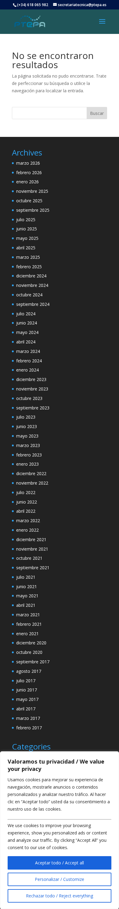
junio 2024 (26, 323)
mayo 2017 (27, 699)
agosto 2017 (28, 671)
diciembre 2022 (31, 473)
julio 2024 (25, 314)
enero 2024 (27, 370)
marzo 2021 (28, 615)
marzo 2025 (28, 257)
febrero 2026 (29, 172)
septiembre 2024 (32, 304)
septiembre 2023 (32, 408)
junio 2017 (26, 690)
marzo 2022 (28, 520)
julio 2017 (25, 681)
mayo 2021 (27, 596)
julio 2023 (25, 417)
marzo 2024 (28, 351)
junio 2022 (26, 502)
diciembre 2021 (31, 539)
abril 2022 (25, 511)
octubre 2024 (29, 295)
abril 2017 (25, 709)
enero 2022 (27, 530)
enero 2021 (27, 633)
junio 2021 (26, 586)
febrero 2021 (29, 624)
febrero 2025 (29, 266)
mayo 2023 (27, 436)
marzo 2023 (28, 445)
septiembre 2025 (32, 210)
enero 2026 (27, 182)
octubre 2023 (29, 398)
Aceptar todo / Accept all (59, 863)
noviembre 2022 (32, 483)
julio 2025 (25, 219)
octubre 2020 (29, 652)
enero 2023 (27, 464)
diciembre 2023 (31, 379)
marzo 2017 (28, 718)
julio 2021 (25, 577)
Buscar (97, 113)
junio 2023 (26, 426)
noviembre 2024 (32, 285)
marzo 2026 (28, 163)
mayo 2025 (27, 238)
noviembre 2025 (32, 191)
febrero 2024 (29, 361)
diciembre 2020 (31, 643)
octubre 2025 (29, 200)
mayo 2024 (27, 332)
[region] (59, 830)
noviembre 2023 (32, 389)
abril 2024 (25, 342)
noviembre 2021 (32, 549)
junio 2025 (26, 229)
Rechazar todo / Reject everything (59, 896)
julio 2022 (25, 492)
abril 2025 (25, 248)
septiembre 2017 (32, 662)
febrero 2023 (29, 455)
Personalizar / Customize (59, 879)
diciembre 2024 (31, 276)
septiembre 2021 (32, 567)
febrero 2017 (29, 728)
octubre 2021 (29, 558)
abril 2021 (25, 605)
